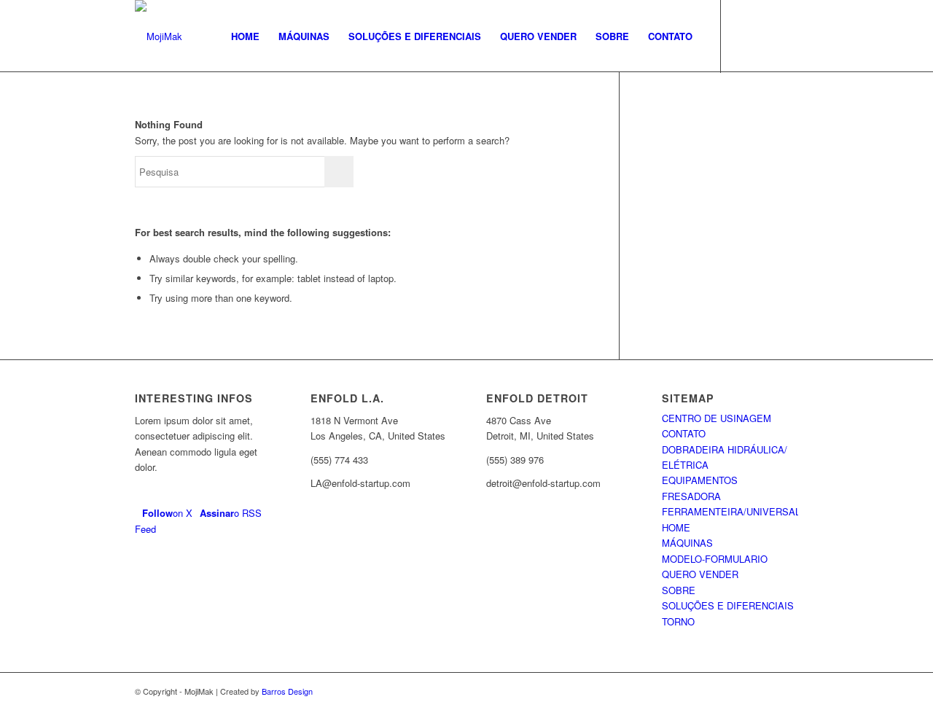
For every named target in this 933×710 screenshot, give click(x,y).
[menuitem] (245, 36)
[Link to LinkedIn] (787, 36)
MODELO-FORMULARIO (715, 559)
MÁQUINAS (687, 543)
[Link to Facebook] (743, 36)
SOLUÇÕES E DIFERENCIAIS (728, 605)
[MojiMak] (158, 36)
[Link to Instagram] (765, 36)
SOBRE (678, 590)
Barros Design (287, 691)
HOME (676, 527)
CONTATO (684, 433)
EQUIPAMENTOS (700, 480)
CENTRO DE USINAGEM (716, 418)
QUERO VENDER (700, 574)
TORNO (678, 621)
